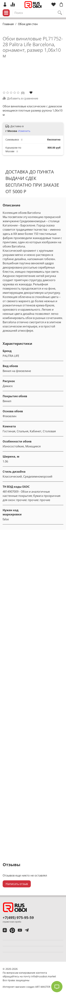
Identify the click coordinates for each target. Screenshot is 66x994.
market (52, 976)
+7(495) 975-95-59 (18, 917)
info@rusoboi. (39, 976)
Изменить (24, 131)
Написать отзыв (17, 884)
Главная (8, 24)
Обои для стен (28, 24)
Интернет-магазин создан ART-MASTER (26, 986)
